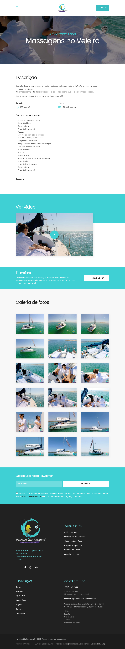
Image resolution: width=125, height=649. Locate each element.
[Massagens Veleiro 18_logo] (30, 422)
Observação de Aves (73, 541)
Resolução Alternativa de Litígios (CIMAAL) (87, 644)
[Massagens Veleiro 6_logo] (62, 349)
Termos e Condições (24, 644)
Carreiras (19, 609)
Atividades (20, 591)
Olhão (66, 611)
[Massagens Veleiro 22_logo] (62, 447)
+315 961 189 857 (71, 591)
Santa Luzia (69, 617)
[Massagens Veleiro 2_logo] (62, 324)
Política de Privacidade (31, 496)
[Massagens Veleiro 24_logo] (95, 447)
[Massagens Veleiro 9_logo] (30, 373)
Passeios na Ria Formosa (74, 536)
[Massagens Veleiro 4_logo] (30, 349)
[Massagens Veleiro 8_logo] (95, 349)
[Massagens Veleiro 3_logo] (95, 324)
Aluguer (19, 604)
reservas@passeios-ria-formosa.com (80, 599)
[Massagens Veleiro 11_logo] (62, 373)
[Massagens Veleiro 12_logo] (95, 373)
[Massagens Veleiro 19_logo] (62, 422)
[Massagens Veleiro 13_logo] (30, 398)
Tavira (67, 620)
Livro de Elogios (41, 644)
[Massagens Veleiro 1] (30, 324)
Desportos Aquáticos (73, 545)
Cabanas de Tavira (72, 623)
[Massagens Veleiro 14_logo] (62, 398)
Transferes (20, 613)
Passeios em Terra (72, 554)
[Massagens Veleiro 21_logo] (30, 447)
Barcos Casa (21, 600)
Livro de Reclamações (58, 644)
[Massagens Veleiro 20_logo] (95, 422)
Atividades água (71, 532)
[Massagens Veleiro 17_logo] (95, 398)
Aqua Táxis (20, 596)
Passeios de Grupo (72, 550)
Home (18, 587)
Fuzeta (67, 614)
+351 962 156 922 (71, 587)
